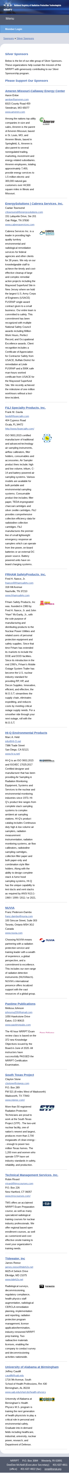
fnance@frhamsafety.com (19, 582)
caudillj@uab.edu (14, 1375)
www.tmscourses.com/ (17, 1196)
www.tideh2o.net (14, 1279)
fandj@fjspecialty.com (17, 416)
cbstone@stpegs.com (17, 1083)
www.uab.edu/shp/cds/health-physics (25, 1392)
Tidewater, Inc (15, 1258)
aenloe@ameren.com (17, 99)
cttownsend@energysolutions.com (24, 212)
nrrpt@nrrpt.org (53, 1469)
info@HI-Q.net (13, 741)
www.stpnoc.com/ (15, 1100)
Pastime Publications (20, 1004)
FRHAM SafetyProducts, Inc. (25, 574)
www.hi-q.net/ (12, 753)
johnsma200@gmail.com (18, 1012)
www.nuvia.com (14, 932)
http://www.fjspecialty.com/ (19, 428)
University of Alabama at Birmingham (32, 1367)
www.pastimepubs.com (18, 1024)
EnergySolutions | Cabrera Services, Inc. (34, 203)
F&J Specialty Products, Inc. (25, 407)
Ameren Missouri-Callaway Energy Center (35, 91)
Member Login (13, 29)
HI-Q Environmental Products (26, 733)
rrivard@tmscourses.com (19, 1183)
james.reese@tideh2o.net (19, 1267)
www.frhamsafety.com (17, 595)
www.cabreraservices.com (19, 224)
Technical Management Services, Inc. (31, 1175)
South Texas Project (19, 1075)
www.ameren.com (15, 111)
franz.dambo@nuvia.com (19, 916)
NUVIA (10, 908)
